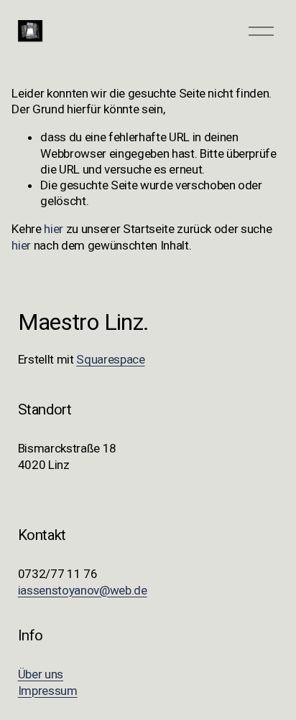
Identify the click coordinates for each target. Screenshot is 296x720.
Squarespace (110, 359)
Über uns (40, 674)
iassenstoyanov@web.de (82, 590)
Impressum (48, 690)
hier (53, 229)
